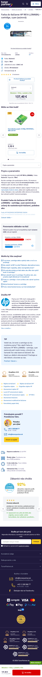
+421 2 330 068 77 (13, 429)
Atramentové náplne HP (11, 389)
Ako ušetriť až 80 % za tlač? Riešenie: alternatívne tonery (21, 265)
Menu (37, 4)
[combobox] (21, 88)
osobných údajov (24, 546)
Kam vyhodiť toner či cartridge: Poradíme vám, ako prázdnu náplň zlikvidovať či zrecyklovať (19, 276)
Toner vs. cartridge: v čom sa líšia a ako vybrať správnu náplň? (21, 280)
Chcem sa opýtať (11, 440)
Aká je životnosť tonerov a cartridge (14, 284)
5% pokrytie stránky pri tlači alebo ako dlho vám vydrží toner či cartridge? (20, 271)
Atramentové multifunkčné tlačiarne (15, 400)
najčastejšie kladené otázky (9, 190)
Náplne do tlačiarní (17, 9)
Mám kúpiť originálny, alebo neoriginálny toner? (18, 268)
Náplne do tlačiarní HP (27, 383)
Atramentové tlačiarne (10, 397)
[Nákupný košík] (27, 3)
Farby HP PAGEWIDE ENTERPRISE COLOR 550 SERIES (18, 215)
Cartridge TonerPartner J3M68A (13, 244)
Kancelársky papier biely (11, 403)
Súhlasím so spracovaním (16, 546)
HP (25, 9)
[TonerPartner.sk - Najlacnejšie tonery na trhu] (6, 4)
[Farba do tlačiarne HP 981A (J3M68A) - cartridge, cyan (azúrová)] (21, 45)
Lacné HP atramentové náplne (13, 392)
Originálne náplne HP (25, 386)
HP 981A (30, 9)
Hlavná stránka (5, 9)
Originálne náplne (9, 386)
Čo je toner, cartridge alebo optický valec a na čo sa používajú (20, 261)
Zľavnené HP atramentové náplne (14, 395)
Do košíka (28, 672)
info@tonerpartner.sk (15, 434)
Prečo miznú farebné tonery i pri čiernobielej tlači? (19, 287)
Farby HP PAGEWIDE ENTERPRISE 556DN (14, 212)
